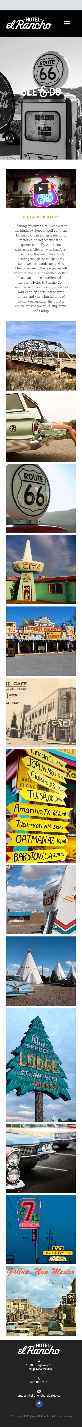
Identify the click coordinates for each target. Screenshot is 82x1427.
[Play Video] (41, 189)
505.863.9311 (39, 1382)
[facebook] (39, 1404)
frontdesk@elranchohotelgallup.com (39, 1395)
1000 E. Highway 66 (39, 1365)
